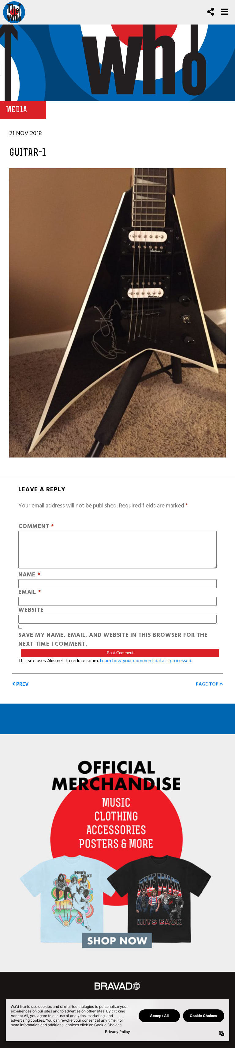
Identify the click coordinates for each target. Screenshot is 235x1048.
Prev (22, 684)
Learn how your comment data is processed (145, 661)
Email (29, 592)
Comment (36, 526)
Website (30, 610)
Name (29, 575)
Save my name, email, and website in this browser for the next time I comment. (113, 640)
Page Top (208, 684)
